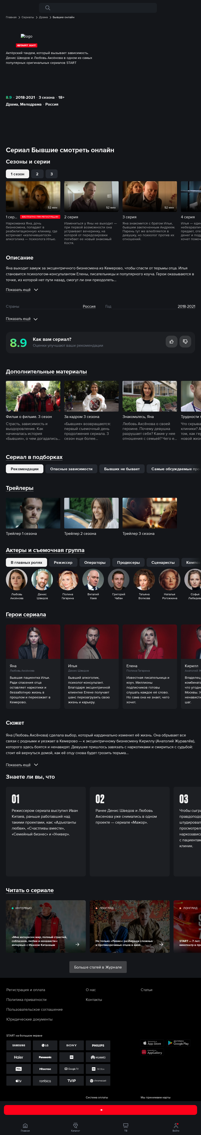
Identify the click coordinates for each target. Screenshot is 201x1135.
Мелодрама (31, 104)
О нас (91, 989)
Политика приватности (26, 999)
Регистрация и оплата (25, 989)
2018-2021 (25, 97)
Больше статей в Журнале (98, 967)
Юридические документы (29, 1019)
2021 (191, 306)
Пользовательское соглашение (34, 1009)
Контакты (94, 999)
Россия (51, 104)
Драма (12, 104)
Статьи (146, 989)
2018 (182, 306)
